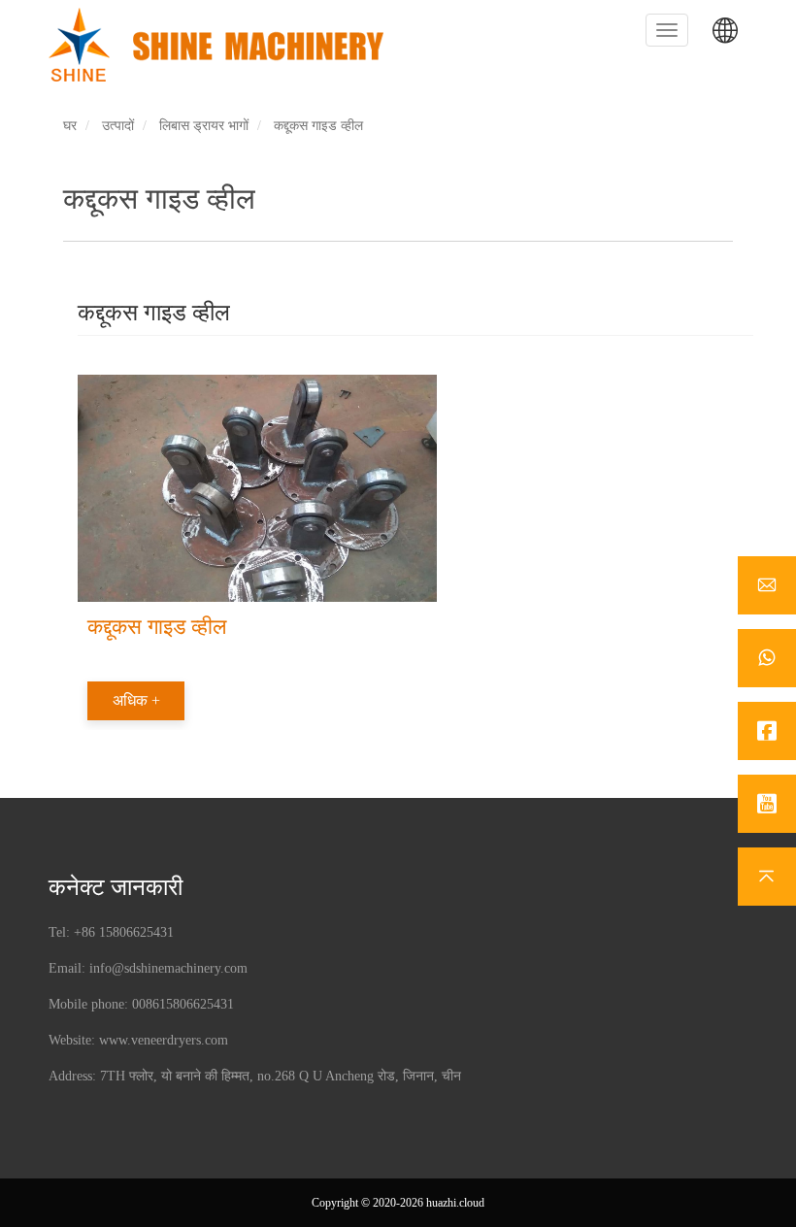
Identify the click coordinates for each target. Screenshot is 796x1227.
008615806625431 (183, 1004)
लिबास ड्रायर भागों (204, 125)
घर (70, 125)
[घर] (223, 45)
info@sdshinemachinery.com (168, 968)
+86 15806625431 (124, 932)
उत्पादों (118, 125)
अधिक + (136, 700)
